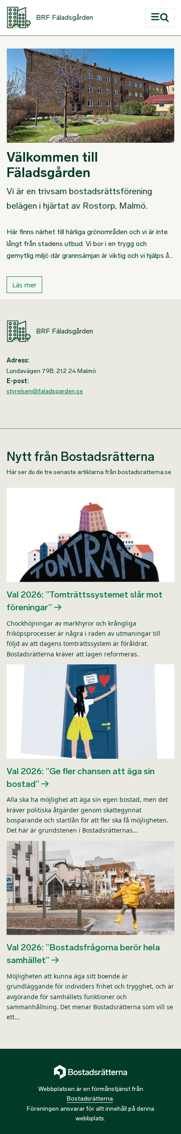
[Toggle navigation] (159, 17)
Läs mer (24, 284)
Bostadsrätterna (90, 1098)
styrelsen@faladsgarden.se (45, 391)
